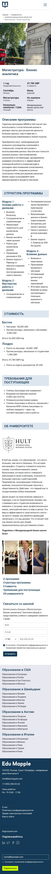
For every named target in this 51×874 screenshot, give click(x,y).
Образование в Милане (13, 742)
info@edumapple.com (12, 779)
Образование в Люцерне (14, 697)
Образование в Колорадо (14, 674)
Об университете (13, 593)
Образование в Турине (13, 748)
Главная (5, 15)
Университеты (16, 15)
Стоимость (9, 586)
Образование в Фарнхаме (14, 726)
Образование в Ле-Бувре (14, 706)
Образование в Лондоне (14, 716)
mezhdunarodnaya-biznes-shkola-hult (18, 17)
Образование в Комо (12, 751)
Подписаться (10, 868)
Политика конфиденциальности (17, 810)
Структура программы (17, 582)
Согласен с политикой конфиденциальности (24, 862)
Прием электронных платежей (17, 813)
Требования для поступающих (21, 590)
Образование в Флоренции (15, 739)
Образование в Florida (13, 677)
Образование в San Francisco (16, 680)
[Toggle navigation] (45, 4)
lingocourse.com (9, 831)
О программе (11, 578)
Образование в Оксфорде (14, 719)
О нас (4, 807)
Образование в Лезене (13, 703)
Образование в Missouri (13, 683)
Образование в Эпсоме (13, 722)
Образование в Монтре (13, 700)
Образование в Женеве (13, 693)
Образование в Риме (12, 745)
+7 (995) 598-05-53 (11, 784)
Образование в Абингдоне (15, 729)
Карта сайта (8, 816)
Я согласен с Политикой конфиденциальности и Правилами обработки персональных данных (27, 646)
